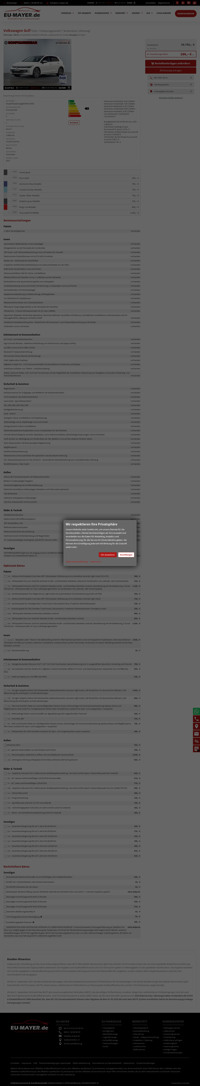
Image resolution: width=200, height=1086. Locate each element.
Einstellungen (126, 554)
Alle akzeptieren (108, 554)
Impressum (95, 561)
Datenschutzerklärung (77, 561)
